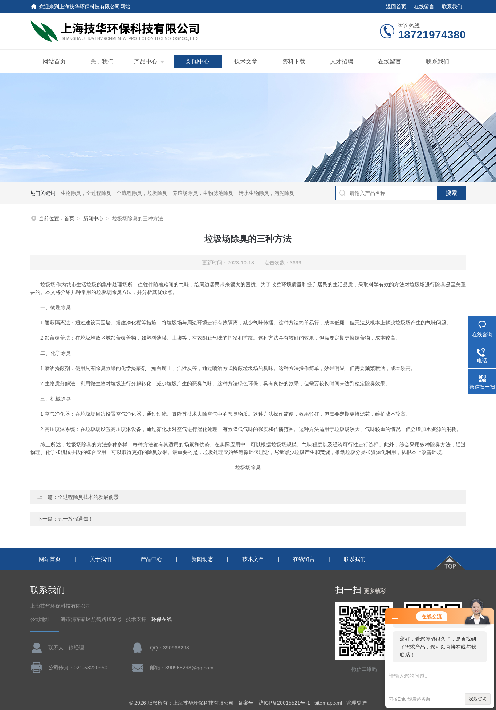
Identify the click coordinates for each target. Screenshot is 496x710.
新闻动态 (202, 559)
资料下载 (293, 61)
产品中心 (145, 61)
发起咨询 (478, 698)
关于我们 (102, 61)
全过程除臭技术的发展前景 (88, 497)
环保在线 (161, 619)
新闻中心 (198, 61)
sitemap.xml (328, 703)
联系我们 (452, 6)
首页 (69, 218)
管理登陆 (356, 703)
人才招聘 (341, 61)
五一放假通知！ (75, 519)
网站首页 (54, 61)
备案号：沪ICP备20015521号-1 (274, 703)
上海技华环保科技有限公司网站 (94, 6)
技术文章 (245, 61)
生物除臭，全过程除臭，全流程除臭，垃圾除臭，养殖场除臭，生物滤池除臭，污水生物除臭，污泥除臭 (177, 193)
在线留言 (424, 6)
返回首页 (396, 6)
